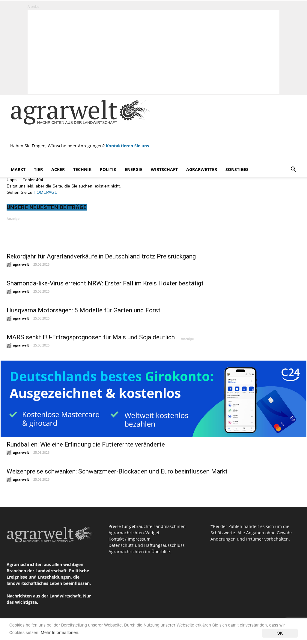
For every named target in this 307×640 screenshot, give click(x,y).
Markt (18, 169)
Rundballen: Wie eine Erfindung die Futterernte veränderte (86, 444)
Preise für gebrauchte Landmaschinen (147, 526)
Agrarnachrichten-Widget (134, 532)
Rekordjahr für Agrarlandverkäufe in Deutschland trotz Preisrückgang (101, 256)
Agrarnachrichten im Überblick (140, 551)
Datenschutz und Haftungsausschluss (147, 545)
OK (280, 633)
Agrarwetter (201, 169)
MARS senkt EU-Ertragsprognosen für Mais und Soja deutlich (91, 337)
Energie (133, 169)
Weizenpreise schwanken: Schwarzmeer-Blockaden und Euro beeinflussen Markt (117, 471)
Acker (58, 169)
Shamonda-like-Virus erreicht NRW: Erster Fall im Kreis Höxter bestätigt (105, 283)
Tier (38, 169)
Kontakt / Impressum (130, 539)
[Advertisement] (153, 52)
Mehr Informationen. (60, 632)
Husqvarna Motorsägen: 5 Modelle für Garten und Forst (83, 310)
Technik (82, 169)
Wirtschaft (164, 169)
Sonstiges (237, 169)
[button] (293, 170)
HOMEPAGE (45, 192)
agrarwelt (21, 264)
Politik (108, 169)
